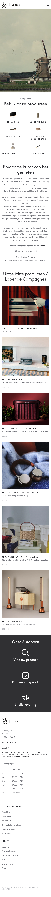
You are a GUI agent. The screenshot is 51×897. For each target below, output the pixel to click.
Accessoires (38, 153)
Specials (5, 847)
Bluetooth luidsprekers (11, 825)
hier (43, 245)
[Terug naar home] (11, 4)
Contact (5, 868)
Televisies (13, 122)
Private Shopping (9, 851)
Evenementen (7, 864)
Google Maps (7, 748)
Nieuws (5, 859)
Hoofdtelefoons (13, 153)
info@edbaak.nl (9, 742)
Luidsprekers (38, 122)
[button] (48, 4)
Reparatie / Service (10, 855)
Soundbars (13, 136)
